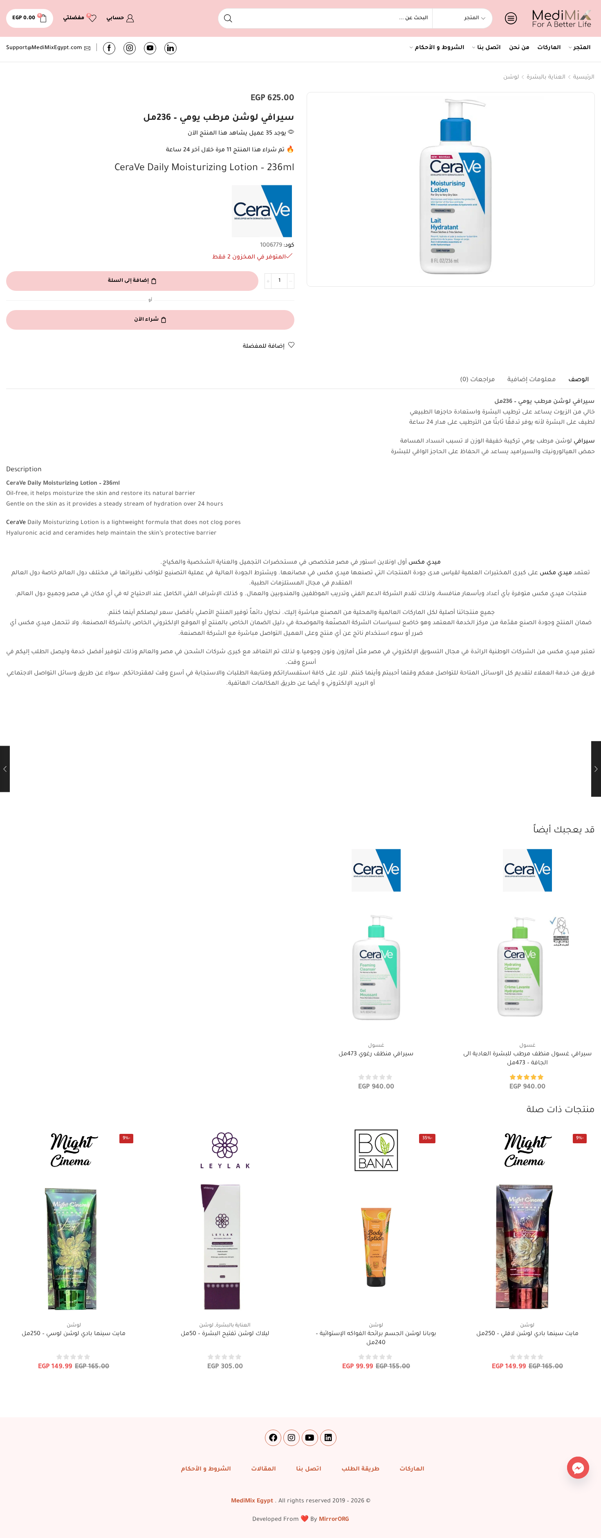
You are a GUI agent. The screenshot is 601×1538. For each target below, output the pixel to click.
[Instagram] (129, 48)
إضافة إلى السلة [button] (527, 1022)
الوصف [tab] (578, 380)
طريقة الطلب (360, 1469)
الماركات (549, 48)
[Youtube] (150, 48)
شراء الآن (146, 320)
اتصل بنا (489, 48)
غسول (527, 1046)
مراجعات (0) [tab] (477, 380)
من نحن (519, 48)
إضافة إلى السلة (128, 281)
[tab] (578, 380)
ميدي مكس (424, 563)
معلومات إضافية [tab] (531, 380)
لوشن (511, 77)
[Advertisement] (300, 763)
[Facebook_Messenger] (578, 1468)
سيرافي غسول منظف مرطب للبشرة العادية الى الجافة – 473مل (527, 1059)
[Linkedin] (328, 1438)
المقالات (263, 1469)
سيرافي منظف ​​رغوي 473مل (376, 1054)
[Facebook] (109, 48)
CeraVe (16, 523)
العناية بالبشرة (546, 77)
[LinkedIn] (170, 48)
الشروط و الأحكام (439, 48)
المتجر (582, 48)
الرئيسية (583, 77)
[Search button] (228, 18)
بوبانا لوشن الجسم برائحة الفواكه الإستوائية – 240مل (376, 1339)
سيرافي (584, 441)
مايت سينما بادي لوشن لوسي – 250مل (74, 1334)
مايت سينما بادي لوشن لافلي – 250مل (527, 1334)
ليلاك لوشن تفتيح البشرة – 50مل (225, 1334)
